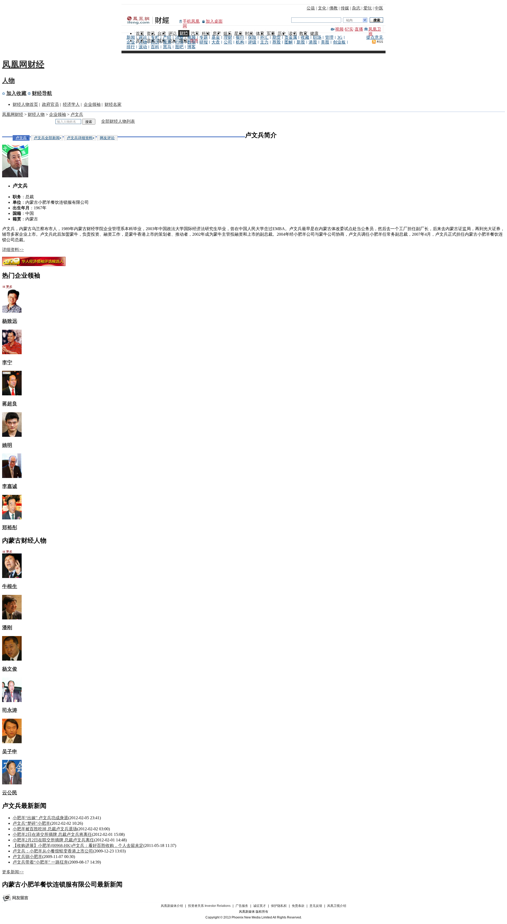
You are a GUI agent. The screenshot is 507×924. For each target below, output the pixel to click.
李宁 (7, 362)
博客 (191, 47)
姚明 (7, 445)
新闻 (130, 37)
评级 (252, 42)
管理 (329, 37)
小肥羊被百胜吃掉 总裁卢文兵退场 (45, 829)
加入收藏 (16, 93)
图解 (288, 42)
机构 (240, 42)
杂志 (356, 8)
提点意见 (374, 37)
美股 (325, 42)
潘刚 (7, 627)
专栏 (155, 37)
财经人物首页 (25, 104)
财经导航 (42, 93)
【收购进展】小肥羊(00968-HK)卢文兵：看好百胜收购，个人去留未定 (78, 845)
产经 (167, 37)
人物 (143, 42)
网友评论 (107, 138)
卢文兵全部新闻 (47, 138)
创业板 (339, 42)
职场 (317, 37)
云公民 (9, 792)
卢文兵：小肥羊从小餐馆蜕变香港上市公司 (53, 851)
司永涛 (9, 710)
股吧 (179, 47)
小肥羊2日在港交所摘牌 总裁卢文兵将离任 (52, 834)
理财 (228, 37)
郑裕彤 (9, 527)
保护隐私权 (279, 906)
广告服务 (242, 906)
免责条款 (298, 906)
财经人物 (36, 114)
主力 (264, 42)
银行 (240, 37)
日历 (155, 42)
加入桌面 (214, 21)
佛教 (333, 8)
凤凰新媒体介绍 (172, 906)
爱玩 (367, 8)
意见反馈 (315, 906)
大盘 (216, 42)
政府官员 (50, 104)
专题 (203, 37)
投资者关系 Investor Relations (209, 906)
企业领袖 (92, 104)
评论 (143, 37)
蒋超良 (9, 403)
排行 (130, 47)
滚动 (143, 47)
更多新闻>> (13, 872)
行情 (179, 42)
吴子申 (9, 751)
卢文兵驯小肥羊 (27, 856)
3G (339, 37)
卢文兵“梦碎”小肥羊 (31, 823)
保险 (252, 37)
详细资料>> (13, 249)
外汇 (264, 37)
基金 (216, 37)
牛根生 (9, 586)
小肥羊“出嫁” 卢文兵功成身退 (40, 818)
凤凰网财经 (23, 64)
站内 (349, 20)
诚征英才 (259, 906)
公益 (311, 8)
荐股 (276, 42)
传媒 (345, 8)
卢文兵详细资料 (80, 138)
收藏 (305, 37)
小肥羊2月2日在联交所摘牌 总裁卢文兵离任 (53, 840)
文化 (322, 8)
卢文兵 (77, 114)
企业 (130, 42)
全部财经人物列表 (118, 121)
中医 (379, 8)
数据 (191, 42)
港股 (313, 42)
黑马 (167, 47)
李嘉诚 (9, 486)
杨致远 (9, 321)
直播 (359, 29)
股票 (167, 42)
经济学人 (71, 104)
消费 (179, 37)
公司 (228, 42)
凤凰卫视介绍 (336, 906)
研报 (203, 42)
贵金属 (290, 37)
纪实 (349, 29)
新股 (301, 42)
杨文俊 (9, 669)
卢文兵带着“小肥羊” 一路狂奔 (40, 862)
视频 (339, 29)
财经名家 (113, 104)
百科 (155, 47)
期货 (276, 37)
